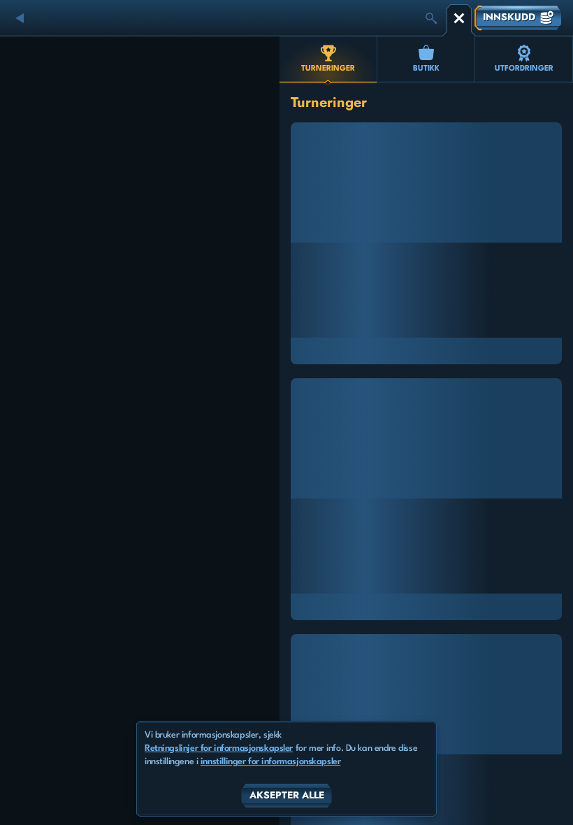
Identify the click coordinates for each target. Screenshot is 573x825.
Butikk (426, 69)
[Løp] (459, 18)
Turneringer (328, 69)
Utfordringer (524, 69)
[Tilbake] (21, 18)
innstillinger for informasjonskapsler (270, 761)
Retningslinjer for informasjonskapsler (219, 748)
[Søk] (431, 18)
